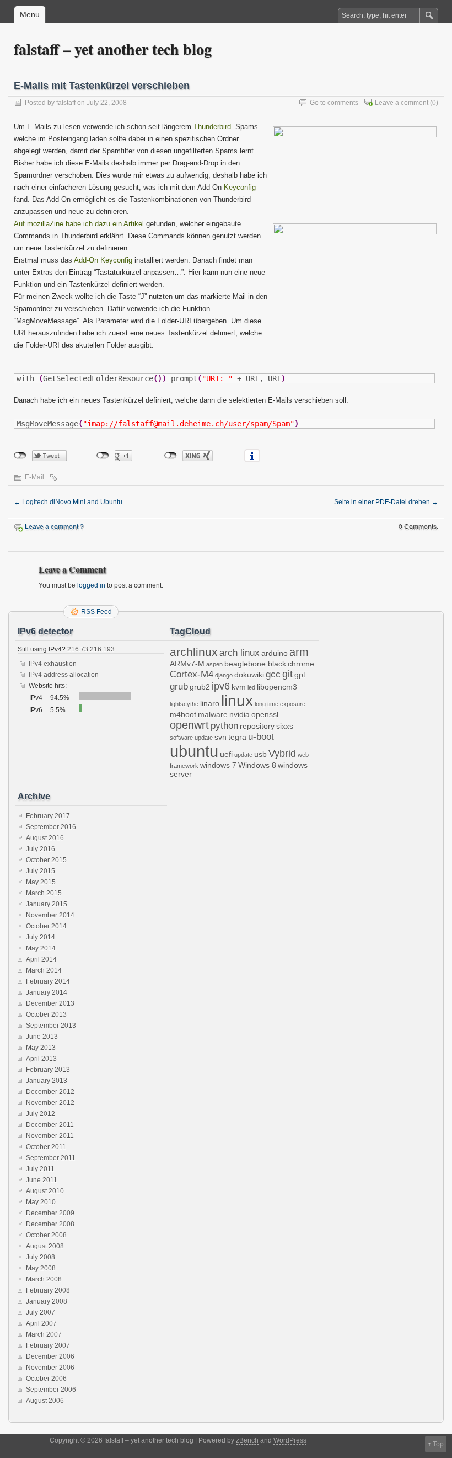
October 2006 (46, 1378)
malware (213, 714)
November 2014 (50, 915)
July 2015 (40, 871)
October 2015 (46, 860)
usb (260, 754)
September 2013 (51, 1025)
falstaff (66, 102)
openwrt (189, 725)
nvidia (239, 714)
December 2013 (50, 1003)
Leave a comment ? (54, 527)
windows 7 (218, 765)
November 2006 (50, 1367)
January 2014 (46, 992)
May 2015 (41, 882)
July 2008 (40, 1257)
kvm (239, 686)
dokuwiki (249, 674)
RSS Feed (96, 612)
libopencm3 (277, 686)
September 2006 (51, 1389)
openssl (264, 714)
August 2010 (45, 1191)
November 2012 (50, 1103)
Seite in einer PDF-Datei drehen (386, 502)
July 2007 (40, 1312)
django (224, 675)
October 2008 (46, 1235)
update (243, 754)
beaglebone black (255, 663)
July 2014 (40, 937)
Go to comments (334, 102)
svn (220, 737)
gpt (299, 674)
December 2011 (50, 1125)
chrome (301, 663)
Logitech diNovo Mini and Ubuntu (68, 502)
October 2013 (46, 1014)
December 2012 (50, 1092)
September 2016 (51, 827)
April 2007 (41, 1323)
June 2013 (42, 1036)
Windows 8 (257, 765)
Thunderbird (212, 126)
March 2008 (44, 1279)
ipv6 (221, 686)
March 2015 (44, 893)
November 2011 (50, 1136)
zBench (247, 1440)
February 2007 (48, 1345)
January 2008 (46, 1301)
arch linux (239, 653)
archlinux (194, 652)
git (287, 674)
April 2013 (41, 1058)
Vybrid (282, 753)
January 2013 (46, 1081)
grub (179, 686)
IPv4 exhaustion (53, 663)
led (251, 687)
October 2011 (46, 1147)
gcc (273, 674)
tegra (237, 737)
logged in (91, 585)
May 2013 (41, 1047)
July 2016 (40, 849)
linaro (209, 703)
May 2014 (41, 948)
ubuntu (194, 751)
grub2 (200, 686)
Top (438, 1444)
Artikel (133, 224)
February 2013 (48, 1070)
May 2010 (41, 1202)
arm (299, 652)
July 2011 (40, 1169)
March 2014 (44, 970)
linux (237, 700)
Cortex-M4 (191, 674)
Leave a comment (401, 102)
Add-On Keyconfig (103, 260)
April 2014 (41, 959)
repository (257, 726)
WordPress (289, 1440)
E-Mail (34, 477)
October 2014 (46, 926)
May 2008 (41, 1268)
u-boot (261, 736)
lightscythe (184, 704)
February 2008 (48, 1290)
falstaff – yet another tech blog (113, 49)
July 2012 (40, 1114)
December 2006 (50, 1356)
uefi (226, 754)
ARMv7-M (187, 663)
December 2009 (50, 1213)
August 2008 (45, 1246)
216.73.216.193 (90, 649)
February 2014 (48, 981)
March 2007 (44, 1334)
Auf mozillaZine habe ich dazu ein (68, 224)
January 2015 (46, 904)
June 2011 (41, 1180)
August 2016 (45, 838)
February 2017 (48, 816)
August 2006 (45, 1400)
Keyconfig (240, 187)
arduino (274, 653)
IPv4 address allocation (64, 675)
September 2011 (51, 1158)
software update (191, 737)
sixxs (284, 726)
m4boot (183, 714)
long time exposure (280, 704)
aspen (214, 664)
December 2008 (50, 1224)
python (224, 725)
